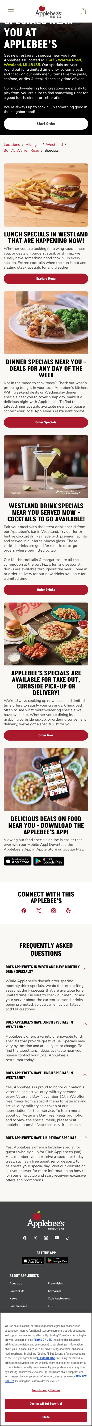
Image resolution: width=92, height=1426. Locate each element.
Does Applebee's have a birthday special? (41, 1137)
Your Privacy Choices (46, 1390)
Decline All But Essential (46, 1404)
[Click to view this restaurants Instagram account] (53, 910)
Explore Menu (46, 278)
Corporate (55, 1291)
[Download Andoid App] (49, 861)
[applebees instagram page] (46, 1237)
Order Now (46, 735)
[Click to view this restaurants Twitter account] (38, 910)
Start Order (46, 123)
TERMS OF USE (42, 1340)
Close (46, 1417)
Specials (52, 150)
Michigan (33, 144)
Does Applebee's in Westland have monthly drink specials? (43, 969)
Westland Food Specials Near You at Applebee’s (42, 27)
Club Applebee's (59, 1298)
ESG (51, 1306)
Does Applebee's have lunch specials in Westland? (39, 1025)
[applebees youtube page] (57, 1237)
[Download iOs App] (18, 861)
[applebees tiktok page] (67, 1237)
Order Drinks (46, 589)
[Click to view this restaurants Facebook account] (23, 910)
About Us (15, 1283)
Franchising (55, 1283)
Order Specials (46, 422)
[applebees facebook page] (25, 1237)
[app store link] (33, 1260)
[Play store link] (57, 1260)
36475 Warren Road (21, 150)
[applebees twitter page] (35, 1237)
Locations (12, 144)
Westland (54, 144)
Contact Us (16, 1291)
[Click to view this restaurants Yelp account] (68, 910)
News (13, 1298)
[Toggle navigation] (11, 11)
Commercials (18, 1306)
